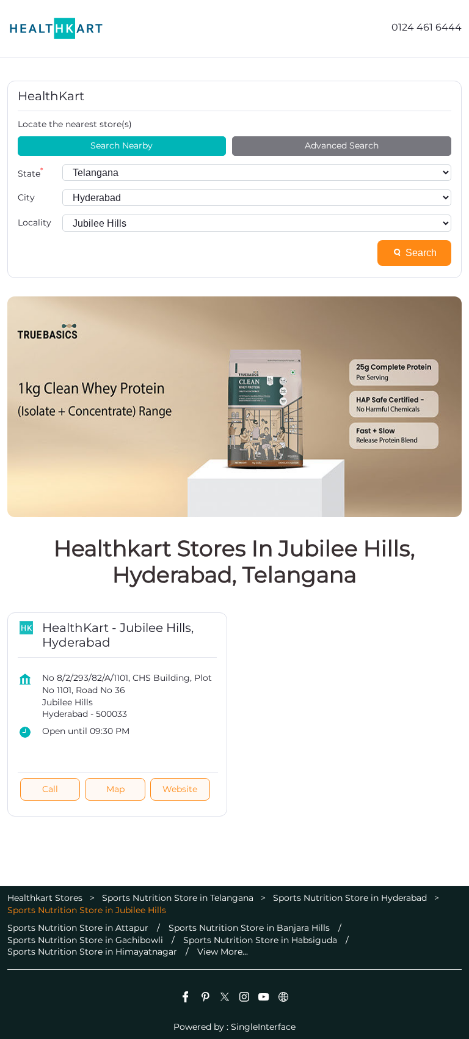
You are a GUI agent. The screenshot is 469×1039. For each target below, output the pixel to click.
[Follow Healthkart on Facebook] (185, 998)
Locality (34, 222)
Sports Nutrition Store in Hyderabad (350, 897)
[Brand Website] (283, 998)
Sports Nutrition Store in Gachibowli (85, 939)
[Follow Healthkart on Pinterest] (205, 998)
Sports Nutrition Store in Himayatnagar (92, 951)
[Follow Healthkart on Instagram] (244, 998)
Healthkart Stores (46, 897)
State (30, 172)
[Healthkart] (56, 28)
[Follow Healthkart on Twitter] (224, 998)
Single (263, 1026)
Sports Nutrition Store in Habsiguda (260, 939)
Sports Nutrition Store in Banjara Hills (249, 927)
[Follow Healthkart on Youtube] (264, 998)
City (26, 197)
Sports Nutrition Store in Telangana (177, 897)
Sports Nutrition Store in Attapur (77, 927)
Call (50, 789)
